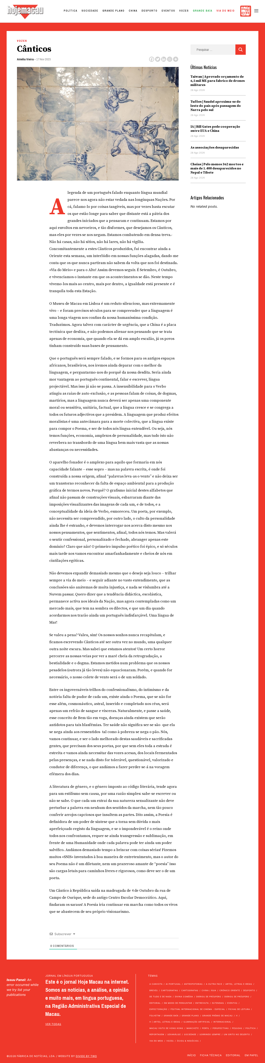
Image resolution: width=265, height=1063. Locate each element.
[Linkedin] (163, 59)
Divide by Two (86, 1056)
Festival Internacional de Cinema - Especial (198, 1009)
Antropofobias (193, 984)
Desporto (150, 10)
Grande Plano (113, 10)
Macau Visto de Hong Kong (166, 1028)
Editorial (155, 1003)
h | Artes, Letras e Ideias (164, 1022)
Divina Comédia (184, 996)
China (133, 10)
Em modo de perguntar (178, 1003)
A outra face (214, 984)
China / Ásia (209, 990)
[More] (175, 59)
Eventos (168, 10)
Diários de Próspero (208, 996)
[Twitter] (157, 59)
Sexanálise (174, 1034)
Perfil (205, 1028)
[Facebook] (151, 59)
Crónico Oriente (229, 990)
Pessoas (237, 1028)
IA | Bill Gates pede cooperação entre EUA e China (215, 129)
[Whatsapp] (169, 59)
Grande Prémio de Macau (217, 1015)
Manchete (193, 1028)
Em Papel (251, 1055)
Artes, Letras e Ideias (238, 984)
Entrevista (202, 1003)
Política (70, 10)
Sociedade (90, 10)
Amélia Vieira (25, 59)
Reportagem (156, 1034)
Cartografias (169, 990)
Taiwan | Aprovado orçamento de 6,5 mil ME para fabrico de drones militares (217, 81)
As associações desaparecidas (214, 147)
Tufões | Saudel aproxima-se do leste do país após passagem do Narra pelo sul (215, 106)
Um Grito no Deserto (237, 1034)
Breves (153, 990)
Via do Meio (226, 10)
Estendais (218, 1003)
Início (191, 1055)
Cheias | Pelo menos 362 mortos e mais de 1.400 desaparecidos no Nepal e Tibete (216, 168)
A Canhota (156, 984)
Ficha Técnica (211, 1055)
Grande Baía (202, 10)
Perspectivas (221, 1028)
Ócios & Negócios (188, 1041)
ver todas (53, 1024)
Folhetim (154, 1015)
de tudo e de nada (160, 996)
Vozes (184, 10)
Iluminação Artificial (197, 1022)
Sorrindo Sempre (210, 1034)
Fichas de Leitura (239, 1009)
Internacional (222, 1022)
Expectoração (158, 1009)
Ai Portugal (173, 984)
